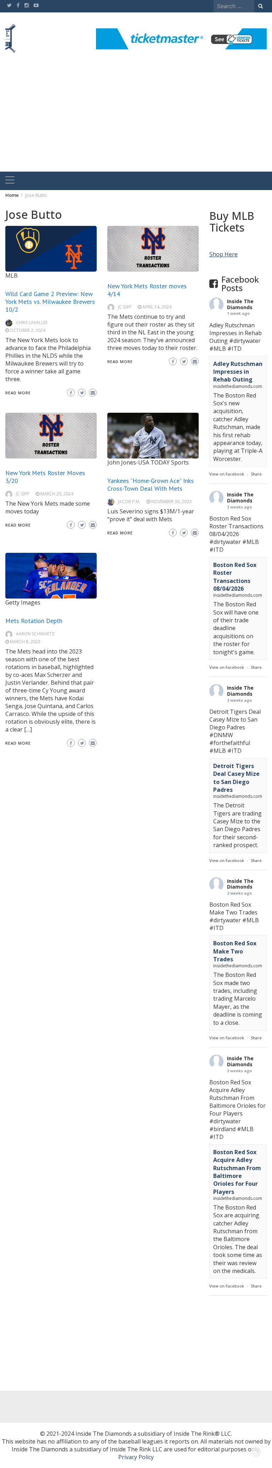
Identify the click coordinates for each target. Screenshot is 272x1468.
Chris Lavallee (31, 322)
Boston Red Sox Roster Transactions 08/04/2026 (234, 577)
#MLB (217, 348)
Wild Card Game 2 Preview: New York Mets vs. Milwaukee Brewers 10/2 (50, 301)
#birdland (222, 1129)
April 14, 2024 (156, 307)
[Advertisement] (136, 118)
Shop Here (223, 254)
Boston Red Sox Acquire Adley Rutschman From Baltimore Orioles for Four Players (237, 1172)
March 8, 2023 (25, 642)
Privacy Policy (136, 1457)
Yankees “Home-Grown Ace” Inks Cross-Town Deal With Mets (150, 485)
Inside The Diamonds (240, 304)
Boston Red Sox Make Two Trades (234, 951)
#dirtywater (245, 341)
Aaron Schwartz (35, 634)
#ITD (234, 348)
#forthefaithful (229, 743)
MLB (11, 275)
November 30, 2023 (171, 502)
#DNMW (221, 735)
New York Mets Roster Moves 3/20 (45, 477)
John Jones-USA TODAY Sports (148, 462)
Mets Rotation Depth (33, 621)
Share (256, 474)
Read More (18, 392)
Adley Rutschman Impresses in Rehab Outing (237, 372)
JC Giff (124, 307)
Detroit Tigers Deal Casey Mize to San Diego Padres (236, 778)
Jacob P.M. (129, 502)
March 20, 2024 (56, 494)
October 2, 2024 (27, 330)
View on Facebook (226, 474)
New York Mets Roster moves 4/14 (147, 290)
